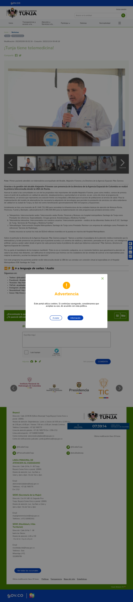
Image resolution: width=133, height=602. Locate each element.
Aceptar (56, 318)
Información (75, 318)
